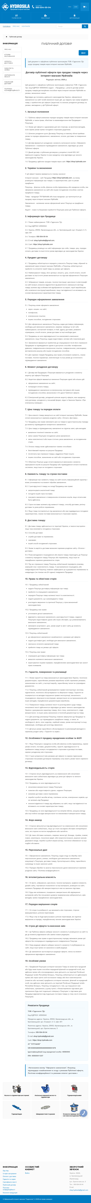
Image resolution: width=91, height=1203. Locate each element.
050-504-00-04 (43, 7)
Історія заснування (9, 55)
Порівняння (16, 18)
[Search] (85, 26)
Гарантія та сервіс (9, 69)
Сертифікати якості (9, 76)
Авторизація (75, 18)
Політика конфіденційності (12, 89)
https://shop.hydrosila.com (76, 161)
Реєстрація (45, 18)
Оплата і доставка (8, 62)
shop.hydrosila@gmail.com (44, 240)
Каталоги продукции (10, 1193)
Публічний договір (8, 82)
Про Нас (7, 49)
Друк (83, 52)
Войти (27, 1173)
